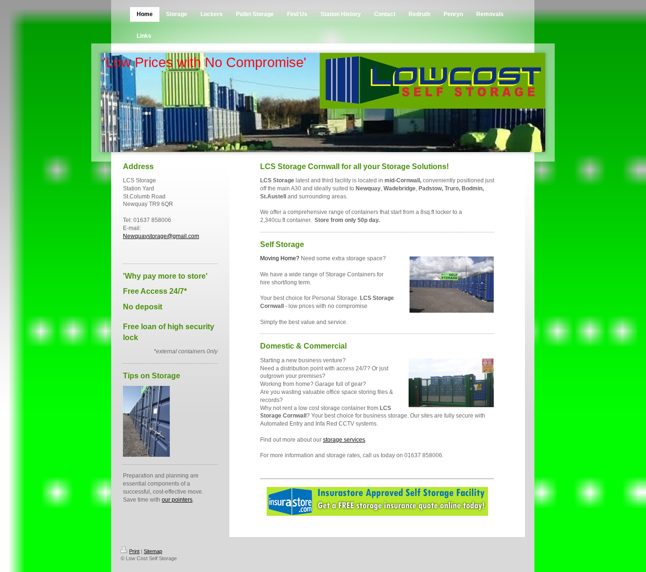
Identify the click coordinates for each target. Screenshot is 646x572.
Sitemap (153, 551)
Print (134, 551)
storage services (344, 439)
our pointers (177, 499)
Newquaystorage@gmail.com (161, 236)
